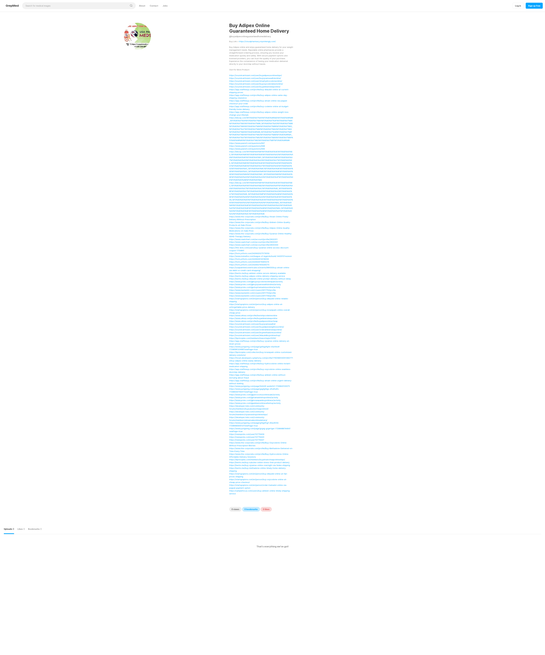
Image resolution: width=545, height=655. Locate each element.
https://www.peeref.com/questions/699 (247, 149)
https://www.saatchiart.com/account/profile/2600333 (253, 245)
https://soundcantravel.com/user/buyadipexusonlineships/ (255, 75)
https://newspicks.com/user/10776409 (246, 434)
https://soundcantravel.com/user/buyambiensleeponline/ (254, 87)
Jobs (165, 6)
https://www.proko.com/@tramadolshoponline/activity (253, 397)
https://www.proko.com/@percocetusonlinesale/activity (254, 394)
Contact (154, 6)
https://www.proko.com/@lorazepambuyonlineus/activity (254, 400)
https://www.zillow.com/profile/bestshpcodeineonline (253, 315)
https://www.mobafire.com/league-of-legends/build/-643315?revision (260, 256)
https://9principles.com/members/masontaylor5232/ (252, 338)
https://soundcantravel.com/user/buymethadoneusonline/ (255, 332)
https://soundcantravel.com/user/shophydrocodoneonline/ (255, 81)
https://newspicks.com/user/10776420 (246, 437)
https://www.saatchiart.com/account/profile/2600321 (253, 242)
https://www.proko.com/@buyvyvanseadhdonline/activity (255, 284)
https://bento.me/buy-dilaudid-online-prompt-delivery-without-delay (260, 279)
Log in (518, 6)
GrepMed (12, 5)
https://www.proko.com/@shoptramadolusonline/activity (254, 287)
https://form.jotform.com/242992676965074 (249, 262)
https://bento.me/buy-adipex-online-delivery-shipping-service (257, 276)
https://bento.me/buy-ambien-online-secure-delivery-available (257, 273)
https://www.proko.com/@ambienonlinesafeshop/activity (255, 403)
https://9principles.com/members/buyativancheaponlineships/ (257, 459)
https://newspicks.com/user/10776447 (246, 440)
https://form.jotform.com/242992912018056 (249, 259)
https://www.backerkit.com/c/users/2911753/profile (252, 293)
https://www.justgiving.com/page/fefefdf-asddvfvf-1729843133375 (259, 386)
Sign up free (534, 6)
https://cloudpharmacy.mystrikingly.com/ (257, 41)
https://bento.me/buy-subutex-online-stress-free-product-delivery (259, 462)
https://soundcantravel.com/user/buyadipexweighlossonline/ (256, 327)
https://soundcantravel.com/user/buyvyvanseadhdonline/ (255, 78)
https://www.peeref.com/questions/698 (247, 146)
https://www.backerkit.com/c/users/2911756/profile (252, 296)
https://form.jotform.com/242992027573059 (249, 253)
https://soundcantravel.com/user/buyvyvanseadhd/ (252, 324)
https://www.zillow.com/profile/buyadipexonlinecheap (253, 321)
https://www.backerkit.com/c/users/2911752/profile (252, 290)
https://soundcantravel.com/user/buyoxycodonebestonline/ (256, 84)
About (142, 6)
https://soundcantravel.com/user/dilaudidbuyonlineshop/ (254, 335)
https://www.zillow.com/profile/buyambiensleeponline (253, 318)
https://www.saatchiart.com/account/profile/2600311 (253, 239)
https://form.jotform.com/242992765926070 (249, 265)
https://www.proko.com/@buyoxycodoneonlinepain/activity (256, 281)
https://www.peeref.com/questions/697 (247, 143)
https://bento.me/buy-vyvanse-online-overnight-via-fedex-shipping (259, 465)
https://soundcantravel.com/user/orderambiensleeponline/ (255, 329)
